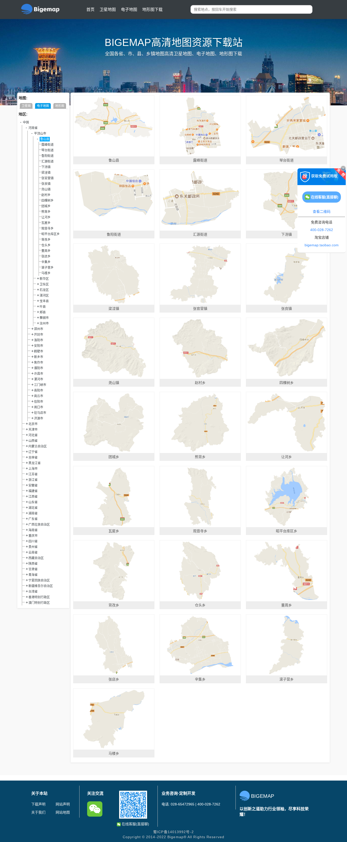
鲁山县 (44, 139)
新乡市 (38, 357)
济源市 (38, 418)
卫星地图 (108, 9)
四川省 (33, 541)
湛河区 (44, 295)
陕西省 (33, 563)
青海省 (33, 575)
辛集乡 (46, 262)
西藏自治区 (36, 558)
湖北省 (33, 508)
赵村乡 (46, 195)
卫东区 (44, 284)
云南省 (33, 552)
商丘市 (38, 396)
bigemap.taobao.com (322, 245)
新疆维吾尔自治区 (40, 586)
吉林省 (33, 457)
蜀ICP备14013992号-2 (173, 832)
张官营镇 (47, 178)
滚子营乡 (47, 267)
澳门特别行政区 (39, 603)
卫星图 (26, 106)
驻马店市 (40, 413)
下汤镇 (46, 167)
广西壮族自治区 (39, 524)
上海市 (33, 469)
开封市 (38, 334)
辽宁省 (33, 452)
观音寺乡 (47, 228)
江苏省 (33, 474)
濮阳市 (38, 368)
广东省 (33, 519)
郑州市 (38, 329)
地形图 (59, 106)
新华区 (44, 279)
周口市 (38, 407)
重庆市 (33, 536)
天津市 (33, 429)
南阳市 (38, 390)
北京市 (33, 424)
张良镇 (46, 184)
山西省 (33, 441)
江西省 (33, 496)
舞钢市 (44, 318)
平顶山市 (40, 133)
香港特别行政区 (39, 597)
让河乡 (46, 217)
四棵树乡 (47, 200)
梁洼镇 (46, 172)
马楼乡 (46, 273)
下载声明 (38, 804)
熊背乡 (46, 212)
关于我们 (38, 812)
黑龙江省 (34, 463)
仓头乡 (46, 245)
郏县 (43, 312)
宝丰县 (44, 301)
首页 (90, 9)
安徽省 (33, 485)
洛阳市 (38, 340)
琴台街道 (47, 150)
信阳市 (38, 401)
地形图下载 (152, 9)
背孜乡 (46, 239)
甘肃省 (33, 569)
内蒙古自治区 (37, 446)
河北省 (33, 435)
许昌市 (38, 374)
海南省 (33, 530)
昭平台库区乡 (50, 234)
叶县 (43, 307)
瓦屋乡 (46, 223)
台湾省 (33, 591)
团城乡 (46, 206)
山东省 (33, 502)
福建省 (33, 491)
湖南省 (33, 513)
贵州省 (33, 547)
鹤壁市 (38, 351)
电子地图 (129, 9)
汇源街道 (47, 161)
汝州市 (44, 323)
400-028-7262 (321, 230)
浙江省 (33, 480)
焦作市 (38, 362)
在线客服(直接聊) (135, 824)
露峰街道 (47, 145)
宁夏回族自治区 (39, 580)
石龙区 (44, 290)
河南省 (33, 128)
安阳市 (38, 346)
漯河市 (38, 379)
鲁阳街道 (47, 156)
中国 (26, 122)
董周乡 (46, 251)
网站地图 (63, 812)
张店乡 (46, 256)
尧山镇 (46, 189)
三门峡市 (40, 385)
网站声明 (63, 804)
